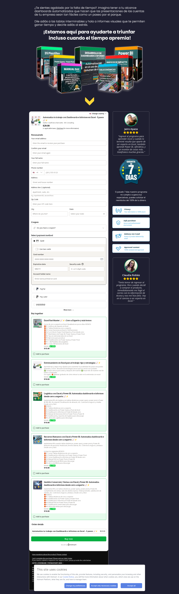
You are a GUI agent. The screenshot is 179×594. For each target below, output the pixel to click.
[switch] (37, 249)
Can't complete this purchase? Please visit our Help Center (52, 558)
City (32, 209)
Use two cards (45, 249)
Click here (60, 128)
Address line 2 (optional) (40, 187)
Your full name (37, 158)
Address (34, 177)
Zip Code (34, 199)
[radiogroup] (68, 273)
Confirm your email (38, 148)
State (71, 209)
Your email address (38, 138)
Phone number (37, 168)
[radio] (34, 241)
